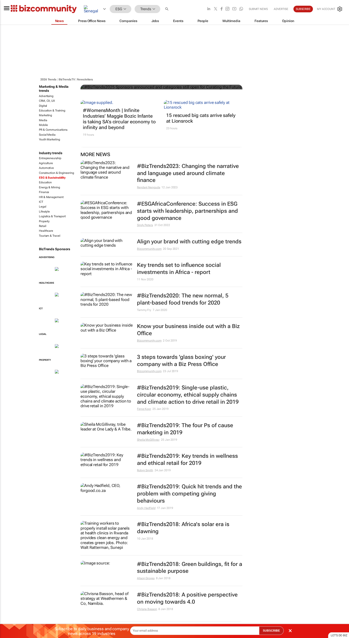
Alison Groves (146, 578)
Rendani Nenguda (148, 187)
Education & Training (52, 110)
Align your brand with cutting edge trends (189, 241)
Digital (43, 105)
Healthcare (46, 230)
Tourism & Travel (49, 235)
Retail (42, 226)
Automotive (46, 168)
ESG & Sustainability (52, 177)
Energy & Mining (49, 187)
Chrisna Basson (147, 609)
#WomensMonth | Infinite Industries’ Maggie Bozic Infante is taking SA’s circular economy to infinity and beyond (119, 118)
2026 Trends (48, 79)
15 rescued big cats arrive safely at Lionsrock (201, 118)
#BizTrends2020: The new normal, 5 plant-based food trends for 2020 (182, 299)
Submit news (258, 9)
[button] (167, 9)
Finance (44, 192)
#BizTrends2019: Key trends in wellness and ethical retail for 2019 (187, 459)
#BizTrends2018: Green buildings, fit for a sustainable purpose (189, 567)
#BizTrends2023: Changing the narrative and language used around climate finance (188, 173)
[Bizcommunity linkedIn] (209, 9)
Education (45, 182)
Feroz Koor (144, 409)
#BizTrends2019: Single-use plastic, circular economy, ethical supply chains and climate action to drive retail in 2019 (188, 394)
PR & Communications (53, 129)
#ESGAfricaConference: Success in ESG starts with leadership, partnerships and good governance (187, 211)
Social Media (47, 134)
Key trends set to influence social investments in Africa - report (179, 268)
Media (43, 120)
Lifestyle (44, 211)
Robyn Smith (145, 470)
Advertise (281, 9)
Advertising (46, 96)
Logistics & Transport (52, 216)
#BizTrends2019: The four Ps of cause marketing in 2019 (185, 429)
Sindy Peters (145, 225)
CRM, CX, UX (47, 100)
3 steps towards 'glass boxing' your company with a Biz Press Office (181, 360)
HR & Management (51, 197)
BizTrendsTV (67, 79)
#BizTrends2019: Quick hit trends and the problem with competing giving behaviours (189, 493)
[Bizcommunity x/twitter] (215, 9)
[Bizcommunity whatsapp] (241, 9)
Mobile (43, 125)
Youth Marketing (49, 139)
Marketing (45, 115)
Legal (42, 206)
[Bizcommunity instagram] (227, 9)
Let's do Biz (339, 635)
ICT (41, 201)
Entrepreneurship (50, 158)
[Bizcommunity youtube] (234, 9)
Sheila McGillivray (148, 439)
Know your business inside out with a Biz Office (188, 330)
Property (44, 221)
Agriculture (46, 163)
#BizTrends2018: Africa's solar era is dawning (183, 528)
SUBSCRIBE (271, 630)
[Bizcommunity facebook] (221, 9)
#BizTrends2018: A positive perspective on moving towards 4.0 (187, 598)
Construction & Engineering (56, 173)
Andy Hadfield (146, 508)
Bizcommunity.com (149, 248)
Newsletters (85, 79)
